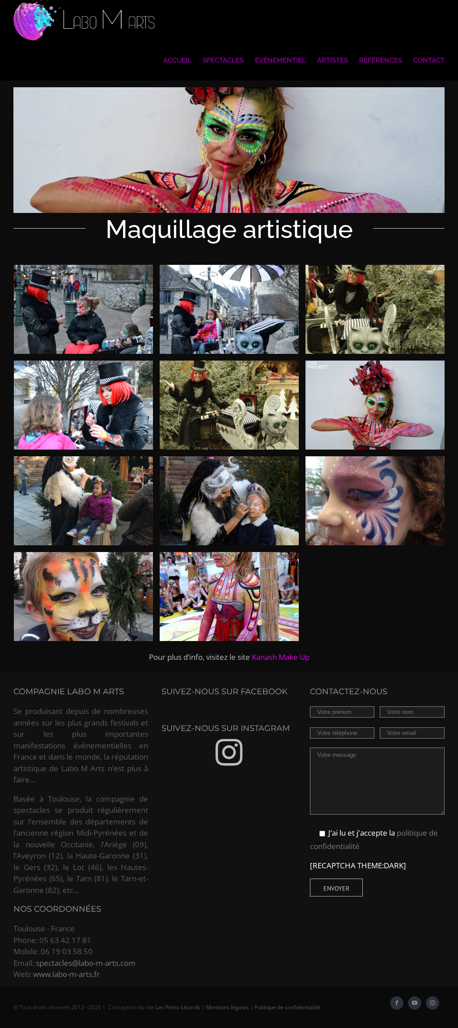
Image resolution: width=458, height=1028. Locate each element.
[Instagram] (229, 752)
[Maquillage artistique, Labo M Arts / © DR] (83, 309)
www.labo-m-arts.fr (66, 974)
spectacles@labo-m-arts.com (86, 963)
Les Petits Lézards (178, 1007)
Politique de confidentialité (287, 1007)
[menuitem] (183, 60)
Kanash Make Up (281, 657)
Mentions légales (227, 1007)
